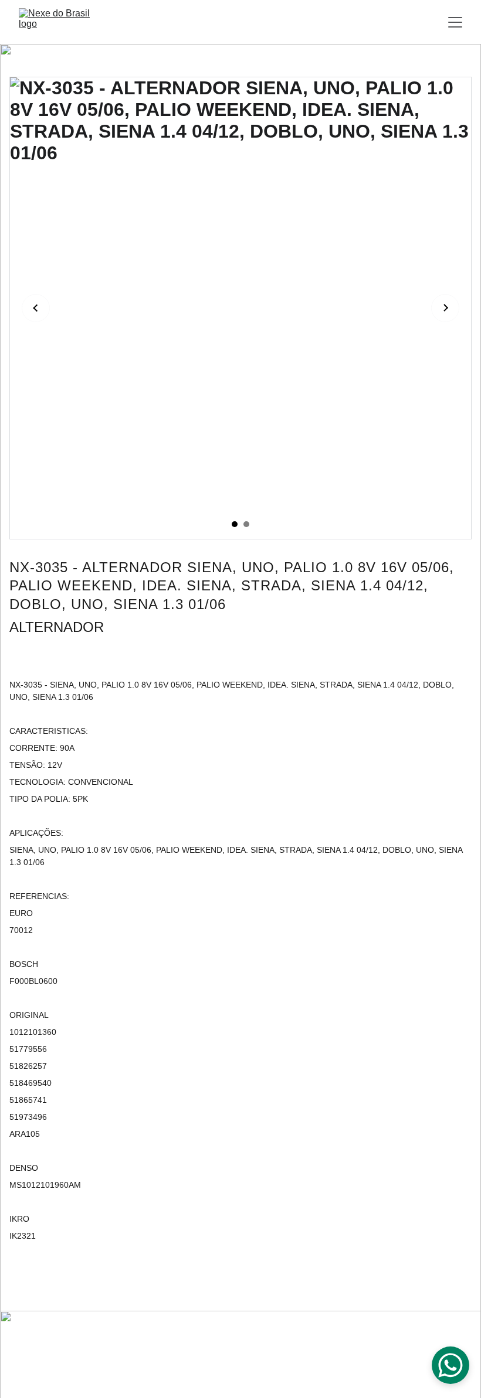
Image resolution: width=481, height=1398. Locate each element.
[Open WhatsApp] (450, 1365)
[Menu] (455, 22)
